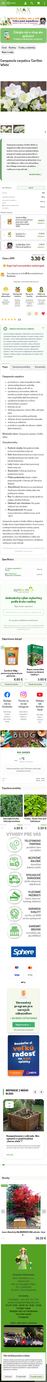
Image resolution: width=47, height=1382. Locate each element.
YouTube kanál (23, 1314)
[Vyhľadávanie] (32, 3)
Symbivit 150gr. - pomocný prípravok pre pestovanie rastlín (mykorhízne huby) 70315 (24, 221)
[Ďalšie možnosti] (44, 3)
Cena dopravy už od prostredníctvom (25, 274)
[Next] (41, 1092)
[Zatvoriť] (43, 328)
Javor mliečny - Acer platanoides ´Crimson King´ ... (23, 1233)
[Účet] (25, 3)
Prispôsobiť (21, 1376)
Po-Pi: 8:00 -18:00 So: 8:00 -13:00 (23, 1305)
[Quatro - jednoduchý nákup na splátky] (23, 1055)
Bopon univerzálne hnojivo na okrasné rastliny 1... (35, 672)
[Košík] (38, 3)
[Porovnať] (29, 314)
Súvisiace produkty (21, 367)
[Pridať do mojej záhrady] (43, 314)
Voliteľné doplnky (6, 212)
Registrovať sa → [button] (23, 1024)
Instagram (23, 1317)
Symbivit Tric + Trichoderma (21, 235)
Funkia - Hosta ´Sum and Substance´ (35, 819)
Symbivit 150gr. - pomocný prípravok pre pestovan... (11, 673)
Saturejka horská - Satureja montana (11, 819)
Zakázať (8, 1376)
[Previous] (35, 1092)
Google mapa (23, 1308)
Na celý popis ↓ (35, 174)
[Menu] (3, 3)
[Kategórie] (11, 3)
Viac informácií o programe (23, 1030)
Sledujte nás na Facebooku (23, 1311)
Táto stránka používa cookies (16, 1355)
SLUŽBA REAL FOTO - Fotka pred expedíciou (23, 246)
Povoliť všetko (36, 1376)
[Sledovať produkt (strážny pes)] (36, 314)
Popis (5, 367)
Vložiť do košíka (11, 684)
